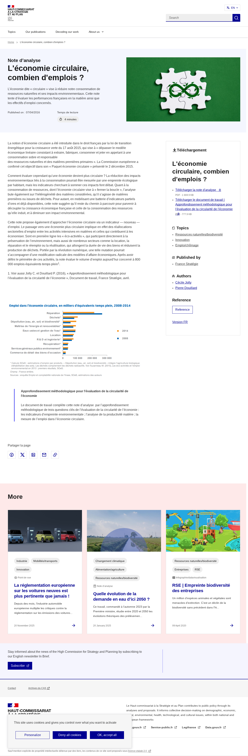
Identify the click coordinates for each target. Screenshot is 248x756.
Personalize (32, 735)
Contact (12, 688)
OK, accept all (107, 735)
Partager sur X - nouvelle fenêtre (22, 455)
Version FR (180, 322)
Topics (12, 31)
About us (94, 31)
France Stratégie (186, 264)
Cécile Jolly (183, 282)
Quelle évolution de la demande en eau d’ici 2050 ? (121, 596)
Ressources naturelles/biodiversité (199, 234)
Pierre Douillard (186, 288)
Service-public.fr (162, 727)
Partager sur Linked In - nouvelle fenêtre (33, 455)
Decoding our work (67, 31)
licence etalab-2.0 (137, 751)
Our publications (36, 31)
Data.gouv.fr (213, 727)
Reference (182, 309)
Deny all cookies (69, 735)
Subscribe (18, 665)
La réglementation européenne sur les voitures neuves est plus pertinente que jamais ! (44, 591)
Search (236, 18)
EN (233, 7)
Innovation (182, 240)
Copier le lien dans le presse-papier (55, 455)
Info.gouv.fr (134, 727)
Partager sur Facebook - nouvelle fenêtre (12, 455)
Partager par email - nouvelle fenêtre (44, 455)
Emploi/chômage (187, 245)
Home (11, 42)
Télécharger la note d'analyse (196, 190)
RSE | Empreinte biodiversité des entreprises (201, 588)
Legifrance (189, 727)
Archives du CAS (37, 688)
